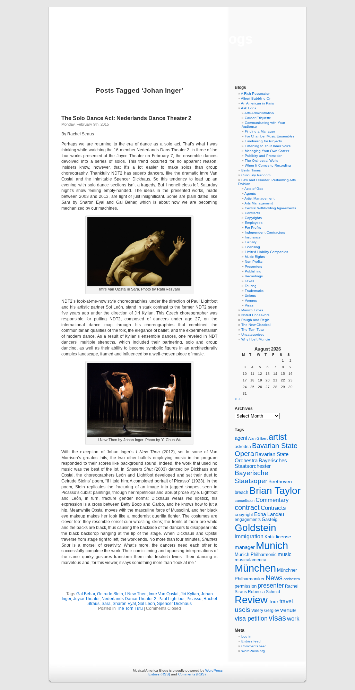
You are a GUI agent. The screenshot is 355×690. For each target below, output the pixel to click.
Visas (249, 305)
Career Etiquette (258, 118)
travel (286, 601)
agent (241, 438)
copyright (244, 514)
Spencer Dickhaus (174, 603)
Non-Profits (253, 261)
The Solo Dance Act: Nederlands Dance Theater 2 (126, 118)
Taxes (249, 281)
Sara (106, 603)
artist (278, 436)
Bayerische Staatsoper (251, 477)
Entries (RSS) (159, 674)
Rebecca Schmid (264, 591)
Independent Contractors (265, 232)
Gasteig (269, 519)
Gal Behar (85, 593)
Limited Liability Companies (266, 252)
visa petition (251, 618)
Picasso (194, 598)
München (255, 568)
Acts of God (253, 189)
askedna (243, 446)
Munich (272, 545)
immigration (249, 536)
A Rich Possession (255, 93)
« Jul (238, 399)
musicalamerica (250, 559)
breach (241, 492)
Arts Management (258, 203)
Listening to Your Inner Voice (268, 146)
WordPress (214, 670)
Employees (253, 223)
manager (245, 547)
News (274, 578)
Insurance (253, 237)
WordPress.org (253, 651)
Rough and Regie (255, 320)
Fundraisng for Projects (263, 141)
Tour (273, 601)
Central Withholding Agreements (270, 208)
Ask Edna (249, 108)
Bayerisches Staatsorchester (261, 463)
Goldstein (255, 527)
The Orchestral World (261, 160)
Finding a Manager (260, 131)
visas (277, 618)
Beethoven (280, 481)
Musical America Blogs (177, 39)
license (283, 536)
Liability (251, 242)
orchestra (292, 579)
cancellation (244, 500)
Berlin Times (251, 170)
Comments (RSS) (192, 674)
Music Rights (255, 257)
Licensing (252, 247)
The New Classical (255, 325)
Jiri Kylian (190, 593)
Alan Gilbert (258, 438)
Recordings (254, 276)
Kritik (270, 537)
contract (247, 507)
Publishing (253, 271)
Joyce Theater (86, 598)
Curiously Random (255, 175)
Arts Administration (259, 113)
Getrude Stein (110, 593)
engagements (248, 519)
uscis (242, 609)
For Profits (253, 227)
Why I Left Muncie (255, 339)
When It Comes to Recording (268, 165)
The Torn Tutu (130, 608)
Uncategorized (253, 334)
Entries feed (251, 641)
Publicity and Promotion (264, 156)
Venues (251, 300)
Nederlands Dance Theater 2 (129, 598)
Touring (251, 286)
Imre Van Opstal (164, 593)
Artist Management (259, 198)
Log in (246, 636)
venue (288, 609)
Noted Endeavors (255, 315)
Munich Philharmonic (256, 554)
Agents (250, 193)
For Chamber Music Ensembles (269, 136)
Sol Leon (146, 603)
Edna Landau (269, 514)
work (293, 618)
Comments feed (254, 646)
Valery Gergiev (265, 610)
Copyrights (253, 218)
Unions (250, 295)
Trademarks (254, 291)
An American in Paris (257, 103)
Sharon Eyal (124, 603)
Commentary (272, 499)
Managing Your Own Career (267, 151)
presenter (271, 585)
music (285, 554)
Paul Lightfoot (171, 598)
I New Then (136, 593)
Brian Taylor (275, 490)
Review (251, 599)
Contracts (252, 213)
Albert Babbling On (256, 98)
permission (246, 586)
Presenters (253, 266)
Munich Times (252, 310)
